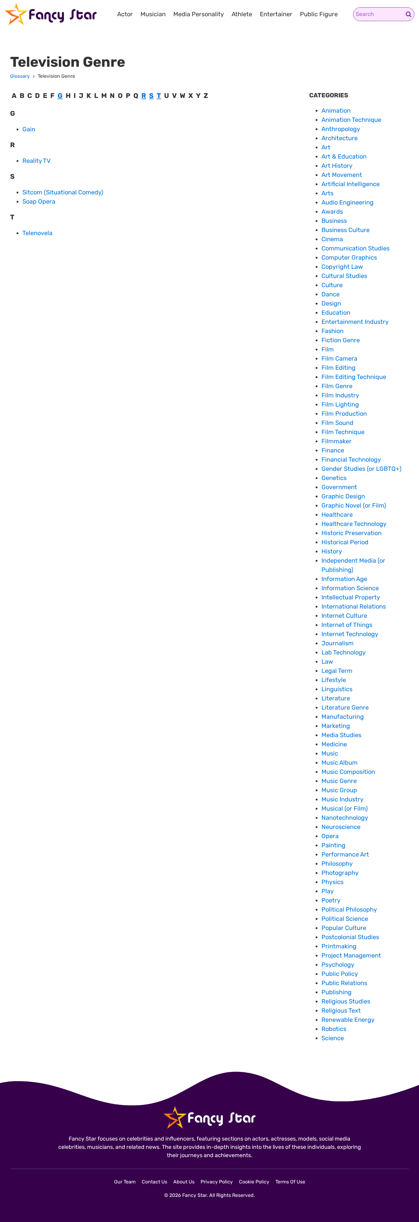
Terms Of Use (290, 1182)
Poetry (330, 900)
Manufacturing (342, 716)
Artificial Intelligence (350, 184)
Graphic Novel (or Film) (353, 505)
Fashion (332, 331)
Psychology (337, 964)
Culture (332, 285)
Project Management (351, 955)
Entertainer (276, 14)
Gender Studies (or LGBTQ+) (361, 468)
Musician (153, 14)
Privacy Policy (217, 1182)
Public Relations (344, 983)
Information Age (344, 579)
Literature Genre (345, 707)
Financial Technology (351, 459)
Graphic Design (343, 496)
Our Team (125, 1182)
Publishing (336, 992)
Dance (330, 294)
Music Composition (348, 771)
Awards (332, 211)
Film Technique (342, 432)
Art (325, 147)
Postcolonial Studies (350, 937)
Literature (335, 698)
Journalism (337, 643)
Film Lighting (340, 404)
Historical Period (344, 542)
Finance (332, 450)
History (331, 551)
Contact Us (154, 1182)
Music (329, 753)
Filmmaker (336, 441)
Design (331, 303)
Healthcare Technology (353, 523)
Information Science (350, 588)
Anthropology (340, 129)
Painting (333, 845)
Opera (330, 836)
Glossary (20, 76)
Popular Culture (343, 927)
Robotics (333, 1029)
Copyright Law (342, 266)
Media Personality (198, 14)
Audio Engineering (347, 202)
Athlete (242, 14)
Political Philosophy (349, 909)
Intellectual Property (350, 597)
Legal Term (336, 670)
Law (327, 661)
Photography (340, 872)
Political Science (344, 918)
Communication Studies (355, 248)
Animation (336, 110)
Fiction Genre (340, 340)
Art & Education (344, 156)
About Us (183, 1182)
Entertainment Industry (355, 321)
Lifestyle (333, 680)
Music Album (339, 762)
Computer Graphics (349, 257)
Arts (327, 193)
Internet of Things (346, 624)
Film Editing (338, 367)
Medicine (334, 744)
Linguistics (336, 689)
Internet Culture (344, 615)
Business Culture (345, 230)
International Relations (353, 606)
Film (327, 349)
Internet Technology (349, 634)
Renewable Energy (348, 1019)
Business (334, 220)
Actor (125, 14)
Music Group (339, 790)
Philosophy (337, 863)
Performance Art (345, 854)
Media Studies (341, 735)
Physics (332, 882)
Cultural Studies (344, 275)
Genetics (334, 478)
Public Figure (319, 14)
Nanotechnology (344, 817)
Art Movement (341, 174)
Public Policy (339, 973)
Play (327, 891)
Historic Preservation (351, 533)
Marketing (335, 725)
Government (339, 487)
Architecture (339, 138)
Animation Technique (351, 119)
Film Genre (336, 386)
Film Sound (337, 422)
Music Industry (342, 799)
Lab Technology (343, 652)
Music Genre (339, 781)
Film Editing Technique (353, 376)
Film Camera (339, 358)
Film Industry (340, 395)
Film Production (344, 413)
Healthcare (337, 514)
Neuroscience (340, 826)
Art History (336, 165)
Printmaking (338, 946)
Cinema (332, 239)
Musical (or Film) (344, 808)
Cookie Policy (254, 1182)
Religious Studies (345, 1001)
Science (332, 1038)
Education (335, 312)
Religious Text (341, 1010)
